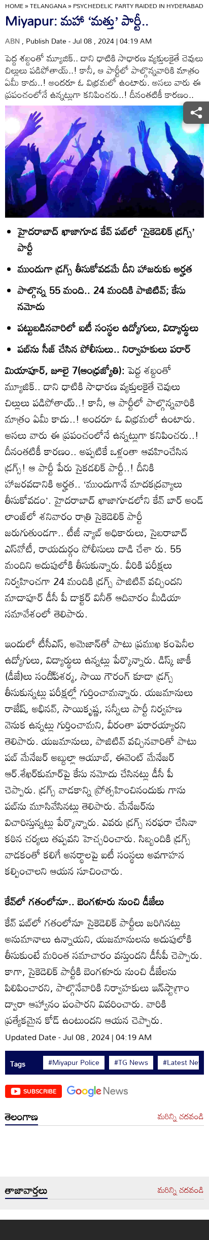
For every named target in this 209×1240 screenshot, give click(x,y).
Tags (17, 1063)
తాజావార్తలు (26, 1190)
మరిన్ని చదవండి (181, 1116)
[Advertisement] (104, 1154)
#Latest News (185, 1062)
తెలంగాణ (21, 1116)
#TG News (131, 1062)
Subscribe (39, 1091)
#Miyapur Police (73, 1062)
